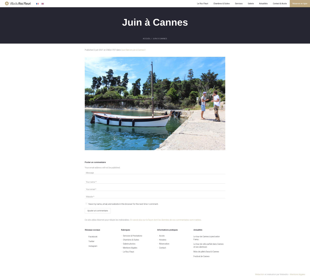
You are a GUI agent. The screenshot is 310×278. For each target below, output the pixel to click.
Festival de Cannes (201, 256)
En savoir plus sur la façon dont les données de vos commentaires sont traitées (165, 220)
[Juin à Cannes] (155, 103)
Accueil (147, 39)
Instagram (93, 246)
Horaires (162, 240)
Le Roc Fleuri (128, 252)
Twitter (91, 241)
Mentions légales (130, 248)
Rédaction (259, 274)
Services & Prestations (132, 236)
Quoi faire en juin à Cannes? (133, 50)
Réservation (164, 244)
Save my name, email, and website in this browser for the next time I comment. (123, 204)
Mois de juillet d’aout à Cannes (206, 251)
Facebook (93, 237)
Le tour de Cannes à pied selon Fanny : (207, 238)
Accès (162, 236)
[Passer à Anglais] (43, 4)
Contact (162, 248)
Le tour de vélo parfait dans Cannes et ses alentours (209, 245)
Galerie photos (129, 244)
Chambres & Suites (131, 240)
